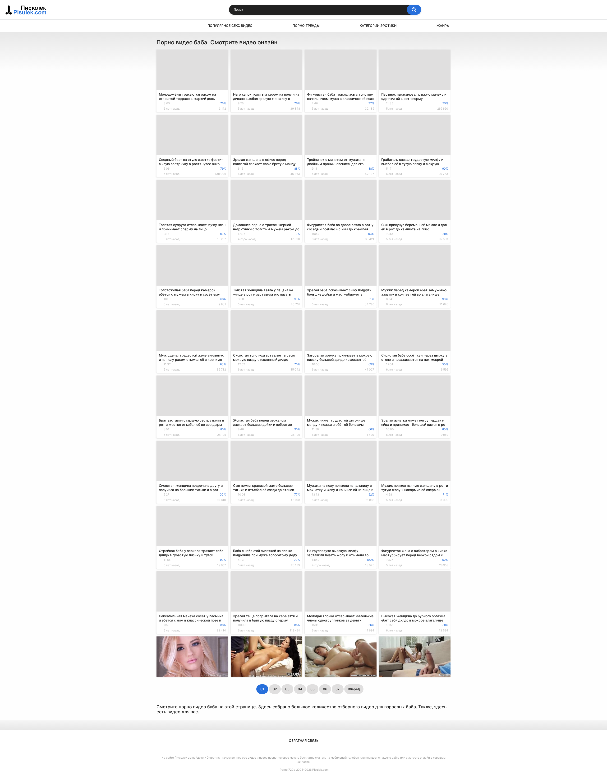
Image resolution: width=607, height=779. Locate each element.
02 (275, 689)
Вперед (354, 689)
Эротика (162, 26)
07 (338, 689)
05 (312, 689)
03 (287, 689)
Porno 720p (287, 769)
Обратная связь (303, 740)
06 (325, 689)
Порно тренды (306, 25)
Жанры (443, 25)
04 (300, 689)
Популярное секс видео (230, 25)
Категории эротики (378, 25)
